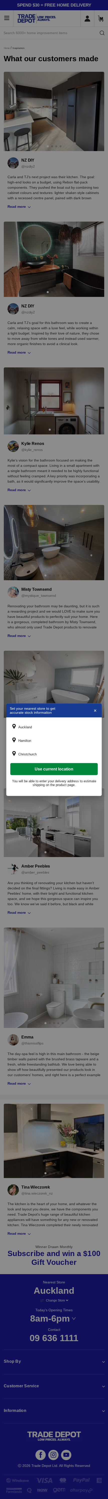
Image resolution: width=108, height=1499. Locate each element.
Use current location (54, 769)
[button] (54, 727)
